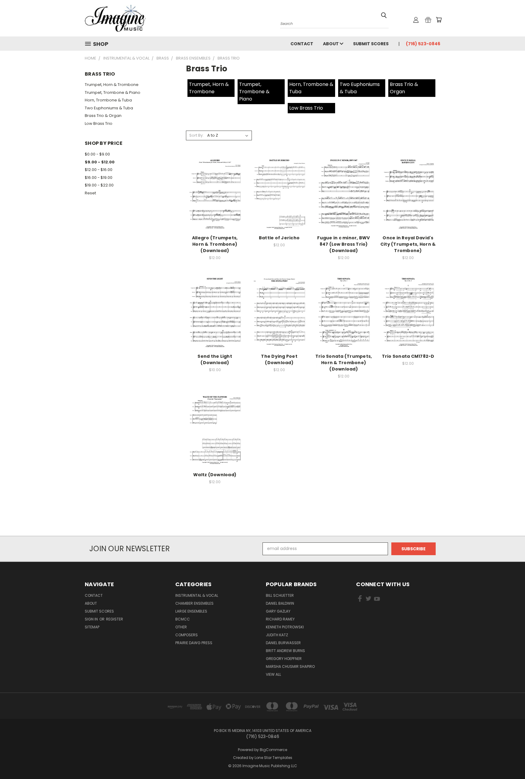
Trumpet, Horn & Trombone (112, 84)
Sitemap (92, 627)
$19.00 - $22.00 (99, 185)
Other (181, 627)
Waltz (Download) (214, 475)
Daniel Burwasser (283, 642)
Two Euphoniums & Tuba (109, 108)
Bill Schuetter (280, 595)
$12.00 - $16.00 (98, 170)
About (331, 44)
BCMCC (182, 619)
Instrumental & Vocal (196, 595)
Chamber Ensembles (194, 603)
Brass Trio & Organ (103, 115)
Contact (301, 44)
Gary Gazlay (278, 611)
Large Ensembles (191, 611)
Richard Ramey (280, 619)
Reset (90, 193)
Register (114, 619)
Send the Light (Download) (214, 359)
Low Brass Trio (98, 123)
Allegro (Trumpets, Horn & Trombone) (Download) (215, 244)
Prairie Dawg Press (193, 642)
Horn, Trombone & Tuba (108, 100)
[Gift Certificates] (428, 20)
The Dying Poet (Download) (279, 359)
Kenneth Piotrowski (285, 627)
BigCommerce (273, 749)
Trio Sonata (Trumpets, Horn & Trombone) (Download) (343, 362)
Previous (509, 760)
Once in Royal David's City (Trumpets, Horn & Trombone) (408, 244)
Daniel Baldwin (280, 603)
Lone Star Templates (273, 757)
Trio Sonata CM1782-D (408, 356)
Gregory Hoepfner (284, 658)
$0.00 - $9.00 (97, 154)
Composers (186, 634)
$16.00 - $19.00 (98, 177)
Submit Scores (371, 44)
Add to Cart (214, 197)
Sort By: (196, 135)
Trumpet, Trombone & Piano (112, 92)
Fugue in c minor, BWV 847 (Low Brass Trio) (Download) (343, 244)
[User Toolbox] (416, 20)
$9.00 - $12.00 (100, 162)
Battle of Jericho (279, 238)
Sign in (92, 619)
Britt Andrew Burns (285, 650)
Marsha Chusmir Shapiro (290, 666)
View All (273, 674)
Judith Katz (277, 634)
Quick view (215, 186)
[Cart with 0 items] (439, 20)
